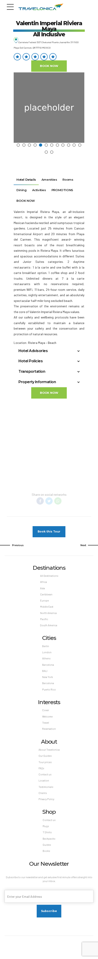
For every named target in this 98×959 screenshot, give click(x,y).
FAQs (41, 768)
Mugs (46, 826)
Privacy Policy (46, 799)
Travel (45, 722)
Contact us (45, 774)
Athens (46, 658)
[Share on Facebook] (40, 501)
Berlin (45, 646)
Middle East (46, 606)
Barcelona (48, 664)
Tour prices (45, 762)
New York (47, 676)
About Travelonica (49, 749)
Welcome (47, 716)
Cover (45, 710)
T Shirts (47, 832)
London (47, 652)
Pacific (44, 619)
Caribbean (46, 594)
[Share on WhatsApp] (58, 501)
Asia (42, 588)
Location (44, 780)
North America (48, 612)
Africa (43, 581)
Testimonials (46, 786)
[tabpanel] (49, 107)
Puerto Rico (49, 689)
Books (46, 850)
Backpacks (49, 838)
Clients (43, 792)
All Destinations (49, 575)
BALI (44, 670)
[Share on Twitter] (49, 501)
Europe (44, 600)
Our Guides (45, 755)
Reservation (49, 728)
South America (48, 625)
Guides (47, 844)
